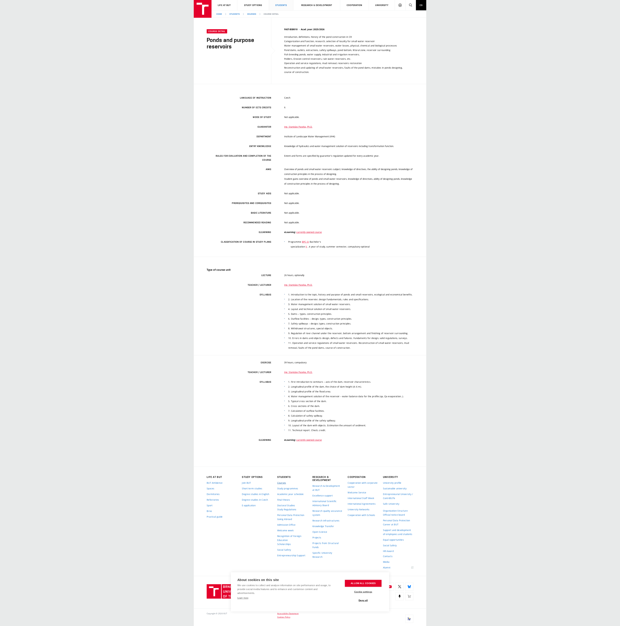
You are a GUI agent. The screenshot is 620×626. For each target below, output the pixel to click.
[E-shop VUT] (409, 596)
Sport (209, 505)
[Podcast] (400, 596)
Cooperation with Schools (361, 515)
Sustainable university (395, 488)
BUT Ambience (214, 482)
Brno (209, 511)
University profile (392, 482)
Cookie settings (363, 592)
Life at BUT (224, 5)
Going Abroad (284, 519)
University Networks (358, 509)
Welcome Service (357, 492)
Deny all (363, 600)
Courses (251, 14)
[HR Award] (409, 619)
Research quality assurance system (327, 512)
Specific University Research (322, 554)
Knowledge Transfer (323, 526)
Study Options (253, 5)
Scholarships (284, 544)
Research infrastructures (326, 520)
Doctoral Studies (286, 505)
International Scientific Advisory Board (324, 503)
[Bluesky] (409, 587)
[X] (400, 587)
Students (281, 5)
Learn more (242, 598)
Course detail (271, 14)
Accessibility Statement (288, 613)
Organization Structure (395, 510)
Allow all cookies (363, 583)
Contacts (388, 556)
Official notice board (394, 514)
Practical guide (214, 516)
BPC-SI (305, 241)
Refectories (213, 499)
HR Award (388, 551)
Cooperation (354, 5)
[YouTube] (390, 587)
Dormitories (213, 494)
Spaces (210, 488)
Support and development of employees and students (397, 532)
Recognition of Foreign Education (289, 538)
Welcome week (285, 530)
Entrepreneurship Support (291, 555)
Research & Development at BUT (326, 487)
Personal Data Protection (290, 515)
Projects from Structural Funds (325, 545)
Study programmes (287, 488)
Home (219, 14)
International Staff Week (361, 498)
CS (421, 5)
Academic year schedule (290, 494)
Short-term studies (252, 488)
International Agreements (362, 503)
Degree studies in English (255, 494)
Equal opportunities (393, 539)
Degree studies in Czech (255, 499)
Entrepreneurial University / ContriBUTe (398, 496)
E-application (249, 505)
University (381, 5)
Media (386, 561)
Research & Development (316, 5)
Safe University (391, 503)
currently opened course (309, 232)
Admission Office (286, 524)
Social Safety (284, 549)
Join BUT (246, 482)
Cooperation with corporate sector (362, 484)
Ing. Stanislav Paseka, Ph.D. (298, 126)
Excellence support (322, 495)
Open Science (319, 531)
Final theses (283, 499)
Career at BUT (391, 524)
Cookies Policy (283, 617)
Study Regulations (286, 509)
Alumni (386, 567)
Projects (316, 537)
